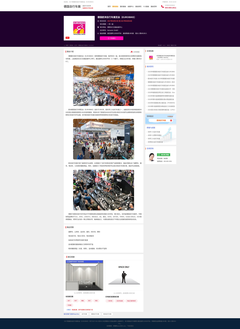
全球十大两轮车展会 (154, 135)
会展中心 (131, 6)
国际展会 (115, 6)
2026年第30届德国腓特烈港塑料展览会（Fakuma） (165, 96)
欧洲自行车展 (161, 120)
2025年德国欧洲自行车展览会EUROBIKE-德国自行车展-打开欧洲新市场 (172, 71)
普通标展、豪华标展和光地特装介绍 (82, 309)
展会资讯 (138, 6)
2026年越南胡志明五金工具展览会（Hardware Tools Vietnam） (169, 92)
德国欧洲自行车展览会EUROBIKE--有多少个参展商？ (166, 82)
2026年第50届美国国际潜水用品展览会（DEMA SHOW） (167, 99)
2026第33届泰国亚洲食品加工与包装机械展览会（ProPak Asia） (169, 106)
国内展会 (123, 6)
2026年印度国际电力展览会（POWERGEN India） (165, 103)
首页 (109, 6)
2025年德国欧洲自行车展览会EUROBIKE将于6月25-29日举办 (168, 85)
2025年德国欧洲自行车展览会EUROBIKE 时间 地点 (165, 75)
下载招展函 (130, 326)
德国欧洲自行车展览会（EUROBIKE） (117, 17)
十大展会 (146, 6)
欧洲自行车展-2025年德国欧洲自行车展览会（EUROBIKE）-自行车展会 (172, 78)
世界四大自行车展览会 (155, 142)
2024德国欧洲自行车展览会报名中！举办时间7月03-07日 (167, 89)
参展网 (67, 45)
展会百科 (154, 6)
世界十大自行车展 (154, 132)
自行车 (75, 45)
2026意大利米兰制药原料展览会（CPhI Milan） (164, 110)
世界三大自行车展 (154, 138)
